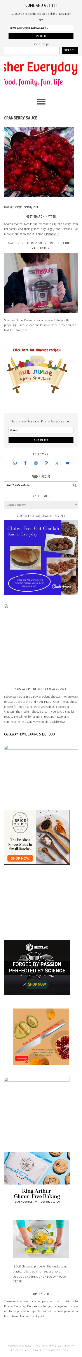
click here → (51, 234)
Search (69, 50)
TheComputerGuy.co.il (55, 1350)
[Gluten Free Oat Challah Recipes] (41, 557)
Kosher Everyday (41, 74)
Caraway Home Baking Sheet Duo (29, 734)
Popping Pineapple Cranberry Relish (21, 207)
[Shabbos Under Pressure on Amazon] (41, 283)
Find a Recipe (41, 44)
